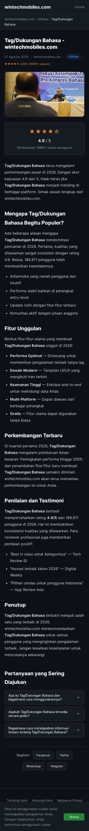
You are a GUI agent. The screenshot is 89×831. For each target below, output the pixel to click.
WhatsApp (33, 766)
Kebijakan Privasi (69, 800)
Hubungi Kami (42, 800)
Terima (74, 817)
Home (79, 7)
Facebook (43, 755)
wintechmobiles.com (28, 7)
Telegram (56, 766)
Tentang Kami (17, 800)
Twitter (64, 755)
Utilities (43, 19)
